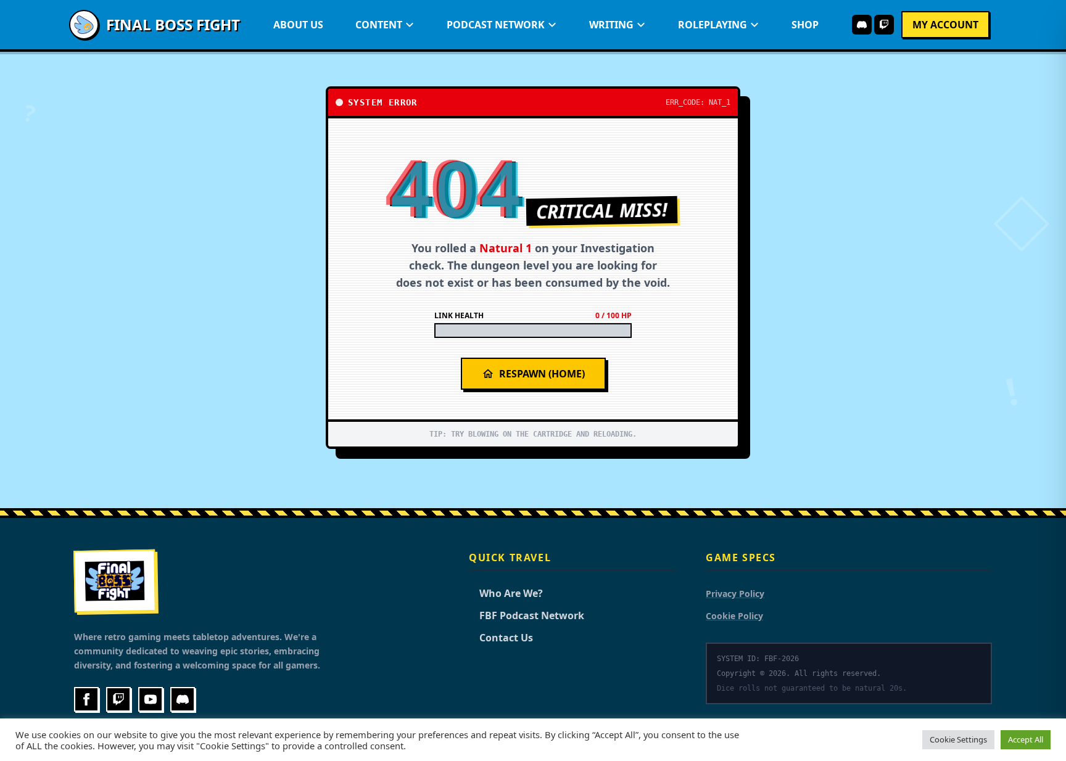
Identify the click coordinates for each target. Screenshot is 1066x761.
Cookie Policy (734, 616)
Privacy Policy (735, 593)
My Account (945, 24)
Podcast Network (496, 24)
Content (378, 24)
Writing (611, 24)
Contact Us (501, 637)
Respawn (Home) (542, 373)
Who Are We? (506, 593)
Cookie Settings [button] (958, 739)
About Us (298, 24)
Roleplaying (712, 24)
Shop (805, 24)
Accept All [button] (1025, 739)
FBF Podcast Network (526, 615)
